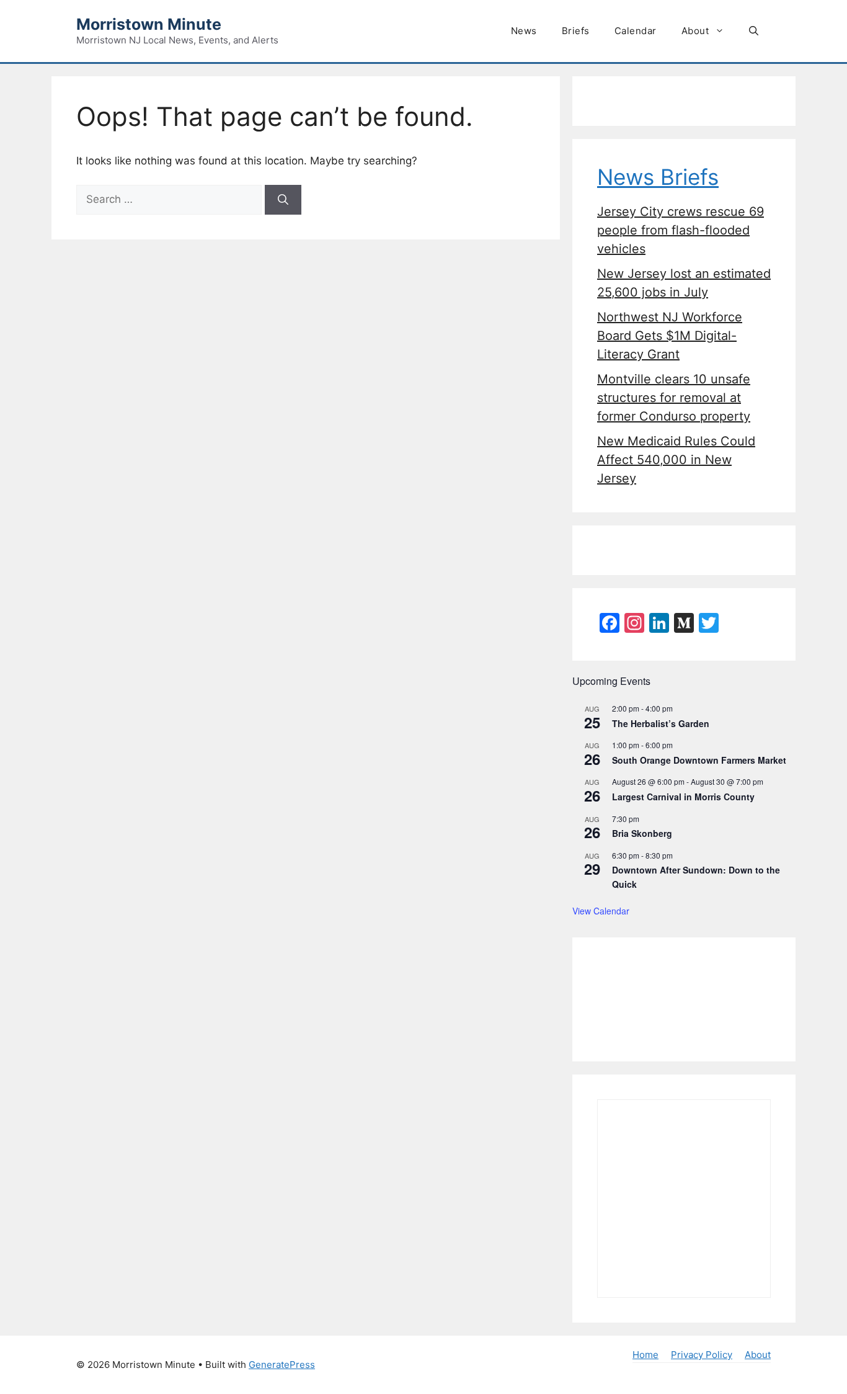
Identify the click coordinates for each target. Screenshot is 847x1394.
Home (645, 1354)
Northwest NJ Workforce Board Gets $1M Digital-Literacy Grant (669, 336)
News (524, 31)
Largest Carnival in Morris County (683, 796)
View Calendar (600, 911)
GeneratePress (282, 1364)
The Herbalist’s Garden (660, 723)
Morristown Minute (148, 24)
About (695, 31)
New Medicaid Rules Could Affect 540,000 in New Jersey (676, 460)
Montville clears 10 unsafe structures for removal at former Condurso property (673, 398)
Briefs (576, 31)
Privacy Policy (701, 1354)
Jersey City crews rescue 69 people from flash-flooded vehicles (680, 230)
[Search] (283, 200)
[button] (754, 31)
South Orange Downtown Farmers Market (699, 760)
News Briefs (658, 177)
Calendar (635, 31)
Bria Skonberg (642, 833)
